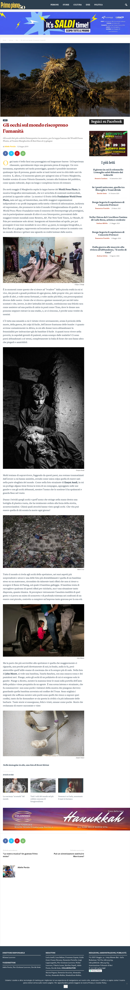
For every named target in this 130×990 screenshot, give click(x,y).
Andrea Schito (102, 256)
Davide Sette (102, 193)
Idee (88, 5)
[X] (11, 153)
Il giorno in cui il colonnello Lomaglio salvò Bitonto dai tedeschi (108, 172)
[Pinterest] (17, 153)
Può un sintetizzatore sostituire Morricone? (69, 855)
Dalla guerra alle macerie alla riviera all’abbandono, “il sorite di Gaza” (108, 250)
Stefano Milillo (102, 223)
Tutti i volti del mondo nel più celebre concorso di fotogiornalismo (42, 799)
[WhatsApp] (23, 153)
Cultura (77, 5)
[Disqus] (43, 912)
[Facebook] (5, 153)
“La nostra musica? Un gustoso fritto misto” (20, 855)
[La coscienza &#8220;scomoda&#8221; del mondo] (15, 785)
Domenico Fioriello (102, 208)
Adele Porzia (10, 146)
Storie (66, 5)
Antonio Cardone (101, 178)
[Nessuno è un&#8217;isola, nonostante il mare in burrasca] (70, 785)
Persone (55, 5)
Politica (98, 5)
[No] (127, 983)
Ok (66, 986)
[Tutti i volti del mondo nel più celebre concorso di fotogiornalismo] (43, 785)
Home (4, 40)
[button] (126, 5)
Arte (17, 40)
